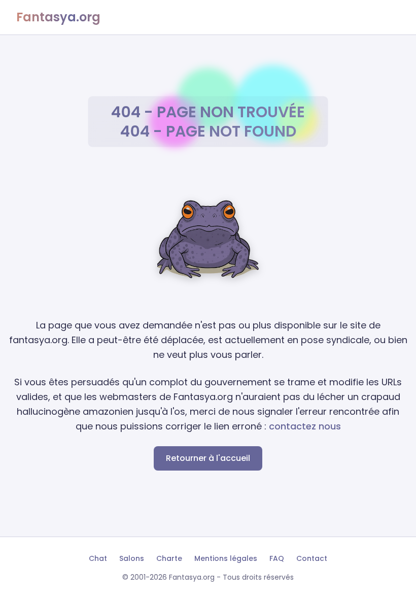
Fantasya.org (58, 17)
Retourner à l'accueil (208, 458)
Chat (98, 558)
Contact (311, 558)
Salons (131, 558)
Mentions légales (225, 558)
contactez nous (305, 426)
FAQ (276, 558)
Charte (169, 558)
